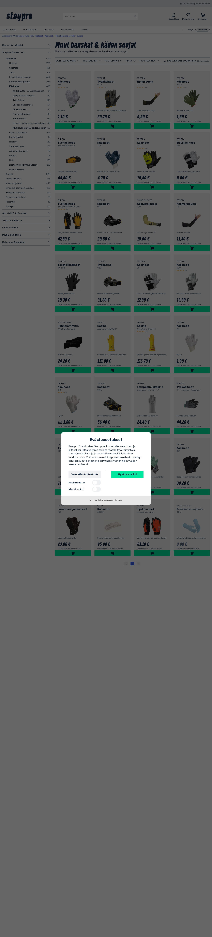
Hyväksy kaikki (127, 474)
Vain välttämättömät (84, 474)
